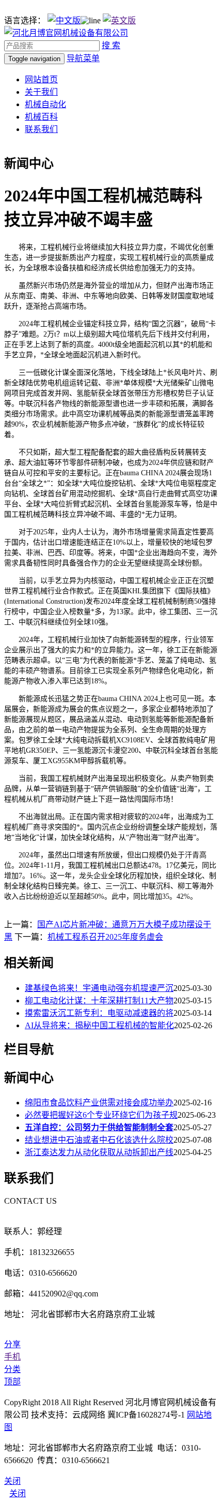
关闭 (17, 1493)
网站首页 (41, 79)
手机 (12, 1356)
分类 (12, 1369)
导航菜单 (83, 58)
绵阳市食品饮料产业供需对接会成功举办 (99, 1102)
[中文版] (64, 20)
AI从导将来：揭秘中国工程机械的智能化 (99, 1025)
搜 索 (111, 45)
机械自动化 (45, 104)
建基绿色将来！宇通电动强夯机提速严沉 (99, 988)
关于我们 (41, 91)
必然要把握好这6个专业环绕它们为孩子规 (101, 1115)
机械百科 (41, 116)
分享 (12, 1344)
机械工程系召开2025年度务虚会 (105, 936)
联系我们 (41, 129)
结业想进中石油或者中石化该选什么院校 (99, 1139)
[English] (119, 20)
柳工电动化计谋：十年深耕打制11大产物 (99, 1000)
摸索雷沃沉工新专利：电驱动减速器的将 (99, 1013)
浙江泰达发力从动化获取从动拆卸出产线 (99, 1152)
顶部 (12, 1381)
